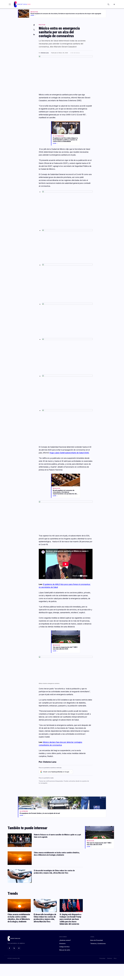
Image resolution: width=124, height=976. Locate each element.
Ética (115, 958)
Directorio (62, 943)
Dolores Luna (45, 52)
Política (42, 24)
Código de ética (64, 946)
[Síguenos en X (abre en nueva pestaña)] (14, 948)
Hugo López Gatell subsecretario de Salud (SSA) (69, 453)
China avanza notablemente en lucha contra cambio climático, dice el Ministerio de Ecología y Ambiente (19, 918)
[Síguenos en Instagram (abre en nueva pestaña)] (19, 948)
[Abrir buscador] (108, 4)
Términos (109, 958)
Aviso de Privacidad (96, 940)
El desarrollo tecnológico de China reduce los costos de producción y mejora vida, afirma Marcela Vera (45, 918)
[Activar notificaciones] (114, 4)
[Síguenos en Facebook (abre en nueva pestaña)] (9, 948)
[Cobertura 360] (22, 4)
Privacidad (102, 958)
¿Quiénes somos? (65, 940)
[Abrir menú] (10, 4)
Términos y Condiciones (98, 943)
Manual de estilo (64, 950)
